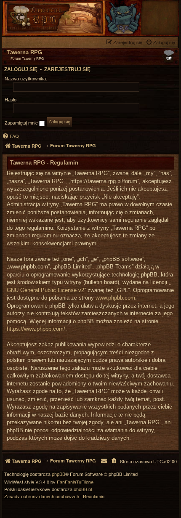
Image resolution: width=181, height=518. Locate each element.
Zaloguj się (20, 69)
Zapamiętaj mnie (22, 122)
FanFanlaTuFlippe (75, 482)
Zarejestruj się (67, 69)
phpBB (58, 474)
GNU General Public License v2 (45, 290)
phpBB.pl (83, 489)
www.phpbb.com (115, 298)
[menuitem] (161, 42)
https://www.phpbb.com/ (36, 329)
